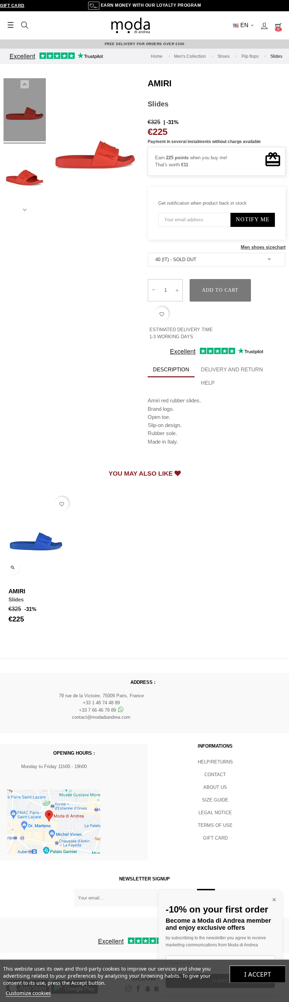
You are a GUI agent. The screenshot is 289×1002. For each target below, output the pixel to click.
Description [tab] (171, 369)
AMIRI (160, 83)
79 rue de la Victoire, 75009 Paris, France (101, 695)
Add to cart (220, 290)
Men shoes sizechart (263, 247)
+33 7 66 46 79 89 (98, 710)
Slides (16, 599)
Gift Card (12, 5)
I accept (257, 974)
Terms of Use (215, 825)
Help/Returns (215, 762)
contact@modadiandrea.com (101, 717)
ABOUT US (215, 787)
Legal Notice (215, 812)
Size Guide (215, 800)
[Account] (264, 25)
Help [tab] (208, 383)
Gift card (215, 838)
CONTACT (215, 774)
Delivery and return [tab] (232, 369)
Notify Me (253, 219)
